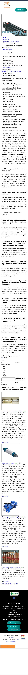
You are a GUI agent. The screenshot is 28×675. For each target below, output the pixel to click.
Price (4, 83)
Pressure (5, 96)
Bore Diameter (7, 106)
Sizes (4, 110)
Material (5, 93)
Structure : (12, 415)
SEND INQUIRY (5, 584)
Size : (21, 439)
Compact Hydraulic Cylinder (10, 567)
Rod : (12, 529)
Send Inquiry (21, 10)
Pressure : (8, 420)
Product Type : (11, 418)
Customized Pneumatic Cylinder (11, 411)
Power (5, 102)
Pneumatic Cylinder (7, 463)
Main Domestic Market (10, 125)
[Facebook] (14, 599)
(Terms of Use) (11, 637)
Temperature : (9, 426)
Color (4, 108)
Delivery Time (7, 123)
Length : (12, 577)
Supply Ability (7, 121)
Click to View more (8, 67)
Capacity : (13, 432)
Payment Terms (8, 119)
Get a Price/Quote (6, 50)
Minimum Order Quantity (10, 85)
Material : (10, 415)
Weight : (8, 474)
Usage (5, 100)
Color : (16, 576)
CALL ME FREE (14, 584)
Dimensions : (13, 487)
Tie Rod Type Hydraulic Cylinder (11, 517)
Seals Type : (11, 428)
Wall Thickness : (14, 427)
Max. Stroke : (13, 430)
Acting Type (6, 104)
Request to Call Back (7, 71)
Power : (10, 485)
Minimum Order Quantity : (16, 465)
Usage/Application (8, 111)
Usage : (18, 424)
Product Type (7, 94)
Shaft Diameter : (12, 438)
